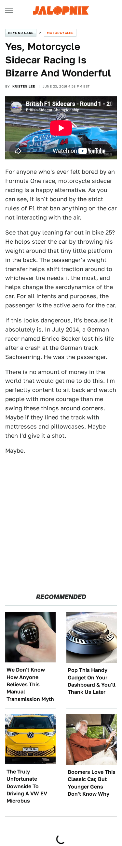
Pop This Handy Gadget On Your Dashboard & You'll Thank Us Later (91, 681)
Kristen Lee (23, 86)
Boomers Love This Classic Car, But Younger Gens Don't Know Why (91, 783)
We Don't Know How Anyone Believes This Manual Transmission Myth (30, 684)
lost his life (98, 338)
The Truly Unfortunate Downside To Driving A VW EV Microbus (27, 786)
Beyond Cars (21, 33)
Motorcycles (60, 33)
